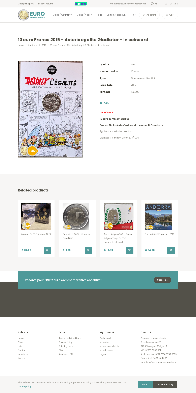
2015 (44, 45)
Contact (22, 350)
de (171, 3)
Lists (20, 346)
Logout (103, 354)
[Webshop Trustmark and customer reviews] (83, 3)
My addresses (106, 350)
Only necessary (165, 384)
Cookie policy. (25, 386)
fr (161, 3)
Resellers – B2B (66, 354)
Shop (20, 342)
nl (156, 3)
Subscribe (162, 279)
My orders (104, 342)
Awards (21, 358)
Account (151, 15)
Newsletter (23, 354)
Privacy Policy (65, 342)
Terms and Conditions (70, 338)
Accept (145, 384)
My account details (109, 346)
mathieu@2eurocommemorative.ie (128, 3)
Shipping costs (66, 346)
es (166, 3)
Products (32, 45)
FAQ (61, 350)
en (176, 3)
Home (21, 45)
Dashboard (105, 338)
